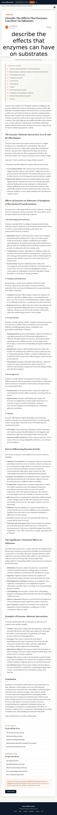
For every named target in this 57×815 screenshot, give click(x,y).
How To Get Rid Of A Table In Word (15, 774)
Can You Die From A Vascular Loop (15, 732)
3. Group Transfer (14, 81)
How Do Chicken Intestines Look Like (15, 746)
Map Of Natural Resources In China (15, 764)
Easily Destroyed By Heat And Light (15, 739)
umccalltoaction (7, 2)
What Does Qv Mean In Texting (14, 736)
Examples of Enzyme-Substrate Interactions (20, 96)
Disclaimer (31, 811)
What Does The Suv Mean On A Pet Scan (16, 767)
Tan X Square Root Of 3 (12, 760)
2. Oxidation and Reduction (16, 78)
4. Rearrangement (14, 84)
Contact (25, 811)
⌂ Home (32, 2)
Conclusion (12, 99)
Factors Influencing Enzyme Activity (18, 90)
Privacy (37, 811)
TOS (42, 811)
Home (15, 811)
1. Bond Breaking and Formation (17, 75)
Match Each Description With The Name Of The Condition (21, 743)
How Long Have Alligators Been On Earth (16, 771)
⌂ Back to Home (11, 791)
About (20, 811)
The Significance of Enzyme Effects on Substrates (21, 93)
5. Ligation (12, 87)
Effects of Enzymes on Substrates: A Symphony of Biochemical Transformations (29, 72)
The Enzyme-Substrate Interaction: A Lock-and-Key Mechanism (25, 69)
